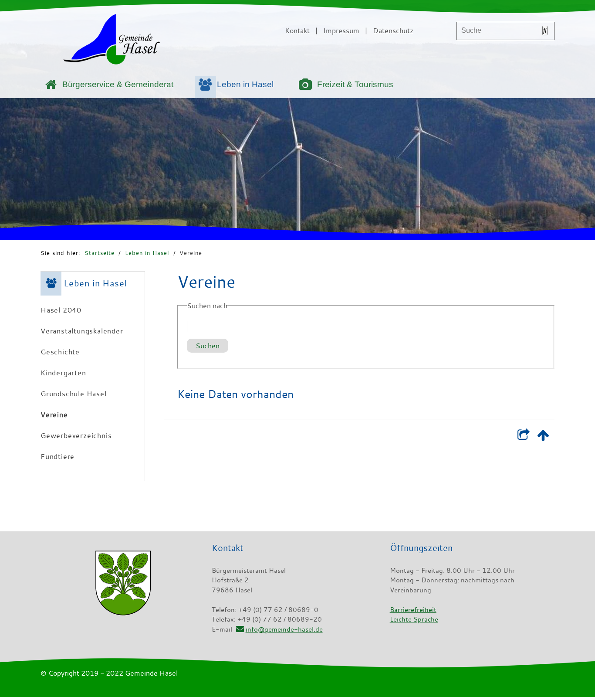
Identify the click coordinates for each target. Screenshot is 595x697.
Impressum (341, 30)
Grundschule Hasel (74, 393)
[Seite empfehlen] (523, 437)
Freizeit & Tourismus (355, 84)
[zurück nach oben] (543, 437)
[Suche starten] (545, 30)
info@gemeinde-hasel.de (284, 629)
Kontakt (297, 30)
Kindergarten (63, 372)
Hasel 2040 (61, 310)
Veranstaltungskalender (82, 331)
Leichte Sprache (414, 619)
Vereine (190, 253)
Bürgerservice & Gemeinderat (117, 84)
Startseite (100, 253)
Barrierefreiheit (413, 609)
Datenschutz (393, 30)
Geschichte (60, 352)
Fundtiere (57, 456)
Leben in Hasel (245, 84)
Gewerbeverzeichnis (76, 435)
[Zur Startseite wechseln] (112, 41)
